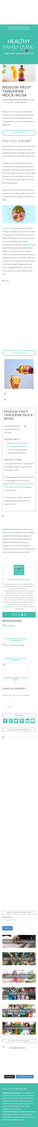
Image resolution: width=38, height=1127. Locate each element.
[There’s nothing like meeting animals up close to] (30, 1070)
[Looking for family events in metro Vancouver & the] (30, 1063)
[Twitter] (19, 615)
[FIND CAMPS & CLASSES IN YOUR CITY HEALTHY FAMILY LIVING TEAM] (0, 12)
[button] (19, 60)
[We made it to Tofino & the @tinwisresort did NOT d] (19, 1063)
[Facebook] (13, 615)
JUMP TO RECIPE (19, 133)
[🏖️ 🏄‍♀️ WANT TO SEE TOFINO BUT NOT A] (7, 1063)
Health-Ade (18, 121)
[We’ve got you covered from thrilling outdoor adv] (30, 1056)
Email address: (7, 917)
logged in (14, 695)
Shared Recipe (23, 100)
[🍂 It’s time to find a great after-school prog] (7, 1056)
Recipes (16, 100)
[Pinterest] (22, 615)
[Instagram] (16, 615)
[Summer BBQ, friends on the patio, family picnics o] (19, 1056)
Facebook (7, 606)
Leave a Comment (20, 102)
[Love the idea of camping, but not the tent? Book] (7, 1070)
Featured (11, 100)
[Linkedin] (25, 615)
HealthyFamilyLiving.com (11, 1093)
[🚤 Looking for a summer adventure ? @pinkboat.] (19, 1070)
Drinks (6, 100)
